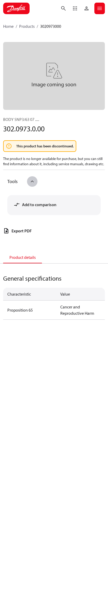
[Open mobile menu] (99, 8)
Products (27, 26)
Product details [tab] (22, 257)
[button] (75, 8)
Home (8, 26)
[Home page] (16, 8)
